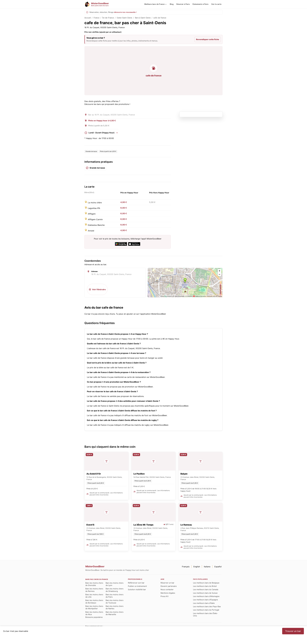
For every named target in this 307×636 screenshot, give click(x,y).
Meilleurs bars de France (154, 4)
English (196, 566)
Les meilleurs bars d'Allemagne (206, 596)
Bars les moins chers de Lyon (114, 584)
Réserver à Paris (183, 4)
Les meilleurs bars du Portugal (206, 610)
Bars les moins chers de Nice (94, 613)
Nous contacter (167, 589)
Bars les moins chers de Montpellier (94, 607)
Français (185, 566)
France (96, 18)
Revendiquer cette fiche (207, 39)
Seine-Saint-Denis (124, 18)
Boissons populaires (94, 617)
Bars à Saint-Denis (143, 18)
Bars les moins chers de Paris (114, 595)
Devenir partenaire (169, 586)
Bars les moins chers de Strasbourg (114, 590)
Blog (172, 4)
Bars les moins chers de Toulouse (114, 601)
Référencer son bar (136, 583)
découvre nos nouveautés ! (125, 12)
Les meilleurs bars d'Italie (204, 603)
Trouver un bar (293, 631)
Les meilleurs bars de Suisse (205, 593)
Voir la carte (216, 4)
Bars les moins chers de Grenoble (94, 584)
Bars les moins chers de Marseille (114, 613)
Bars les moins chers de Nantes (114, 607)
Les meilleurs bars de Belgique (206, 583)
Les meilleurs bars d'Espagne (205, 600)
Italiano (207, 566)
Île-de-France (108, 18)
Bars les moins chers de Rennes (94, 590)
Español (218, 566)
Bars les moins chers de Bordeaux (94, 601)
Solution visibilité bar (137, 589)
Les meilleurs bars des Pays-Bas (207, 606)
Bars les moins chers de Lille (94, 595)
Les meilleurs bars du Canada (205, 589)
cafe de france (159, 18)
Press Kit (164, 596)
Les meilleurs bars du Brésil (205, 586)
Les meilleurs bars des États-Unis (205, 614)
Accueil (87, 18)
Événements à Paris (200, 4)
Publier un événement (137, 586)
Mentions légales (168, 593)
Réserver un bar (167, 583)
